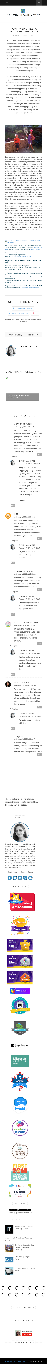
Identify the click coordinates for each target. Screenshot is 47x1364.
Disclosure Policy (10, 1361)
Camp (22, 319)
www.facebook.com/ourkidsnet (21, 256)
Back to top (35, 1361)
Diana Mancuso (29, 346)
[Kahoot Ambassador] (20, 935)
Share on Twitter (20, 313)
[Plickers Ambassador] (20, 1014)
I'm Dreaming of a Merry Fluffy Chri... (19, 396)
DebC (17, 514)
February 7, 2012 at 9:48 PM (29, 653)
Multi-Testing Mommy (26, 622)
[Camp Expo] (22, 241)
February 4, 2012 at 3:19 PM (29, 464)
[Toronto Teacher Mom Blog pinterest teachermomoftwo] (25, 880)
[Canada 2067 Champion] (20, 1136)
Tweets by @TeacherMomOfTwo (20, 1213)
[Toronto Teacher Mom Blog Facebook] (9, 880)
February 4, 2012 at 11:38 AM (25, 574)
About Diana (12, 872)
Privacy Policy (21, 1361)
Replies (15, 456)
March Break (36, 319)
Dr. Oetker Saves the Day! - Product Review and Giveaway (24, 1247)
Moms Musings (35, 249)
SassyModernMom (24, 571)
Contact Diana (27, 872)
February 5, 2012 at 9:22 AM (24, 625)
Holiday (27, 319)
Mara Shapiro (21, 682)
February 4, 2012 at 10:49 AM (25, 517)
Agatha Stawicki (23, 424)
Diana (7, 844)
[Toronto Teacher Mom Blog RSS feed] (30, 880)
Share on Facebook (24, 308)
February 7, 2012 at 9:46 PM (29, 548)
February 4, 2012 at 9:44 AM (24, 427)
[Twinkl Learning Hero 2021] (20, 1115)
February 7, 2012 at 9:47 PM (29, 599)
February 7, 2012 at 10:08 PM (30, 716)
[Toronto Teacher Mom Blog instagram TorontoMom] (20, 880)
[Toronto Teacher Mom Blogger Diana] (19, 842)
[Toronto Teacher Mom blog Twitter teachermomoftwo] (15, 880)
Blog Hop (15, 319)
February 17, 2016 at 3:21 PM (25, 739)
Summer (23, 322)
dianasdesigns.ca (14, 867)
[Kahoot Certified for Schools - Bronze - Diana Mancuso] (20, 984)
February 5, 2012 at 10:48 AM (25, 685)
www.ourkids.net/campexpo (30, 287)
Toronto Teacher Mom (28, 802)
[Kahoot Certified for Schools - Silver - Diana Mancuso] (20, 968)
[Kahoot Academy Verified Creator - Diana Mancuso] (21, 910)
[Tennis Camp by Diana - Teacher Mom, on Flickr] (23, 152)
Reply (39, 454)
